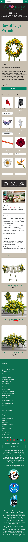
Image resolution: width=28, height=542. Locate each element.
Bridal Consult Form (7, 418)
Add (21, 113)
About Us (4, 413)
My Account (5, 434)
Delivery (4, 426)
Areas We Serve (6, 417)
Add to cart (14, 88)
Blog (3, 415)
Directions (5, 374)
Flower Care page (14, 208)
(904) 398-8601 (14, 13)
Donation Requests (7, 424)
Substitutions (6, 432)
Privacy (4, 430)
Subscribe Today (14, 446)
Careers (4, 420)
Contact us (5, 422)
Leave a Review (6, 428)
